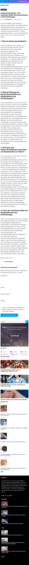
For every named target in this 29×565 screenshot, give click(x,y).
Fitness (2, 412)
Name (3, 287)
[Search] (27, 321)
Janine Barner (8, 19)
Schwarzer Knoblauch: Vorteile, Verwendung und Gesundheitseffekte (13, 455)
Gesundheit (3, 9)
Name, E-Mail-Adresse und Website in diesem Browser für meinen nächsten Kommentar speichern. (13, 309)
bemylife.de (5, 5)
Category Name (5, 356)
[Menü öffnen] (1, 1)
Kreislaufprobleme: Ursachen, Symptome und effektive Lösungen (13, 385)
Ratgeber (3, 452)
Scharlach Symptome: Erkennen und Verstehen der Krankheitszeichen (13, 469)
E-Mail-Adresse (5, 294)
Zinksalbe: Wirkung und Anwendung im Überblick (14, 399)
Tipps (2, 528)
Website (3, 300)
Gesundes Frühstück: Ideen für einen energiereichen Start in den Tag (10, 370)
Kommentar (4, 275)
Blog (2, 425)
